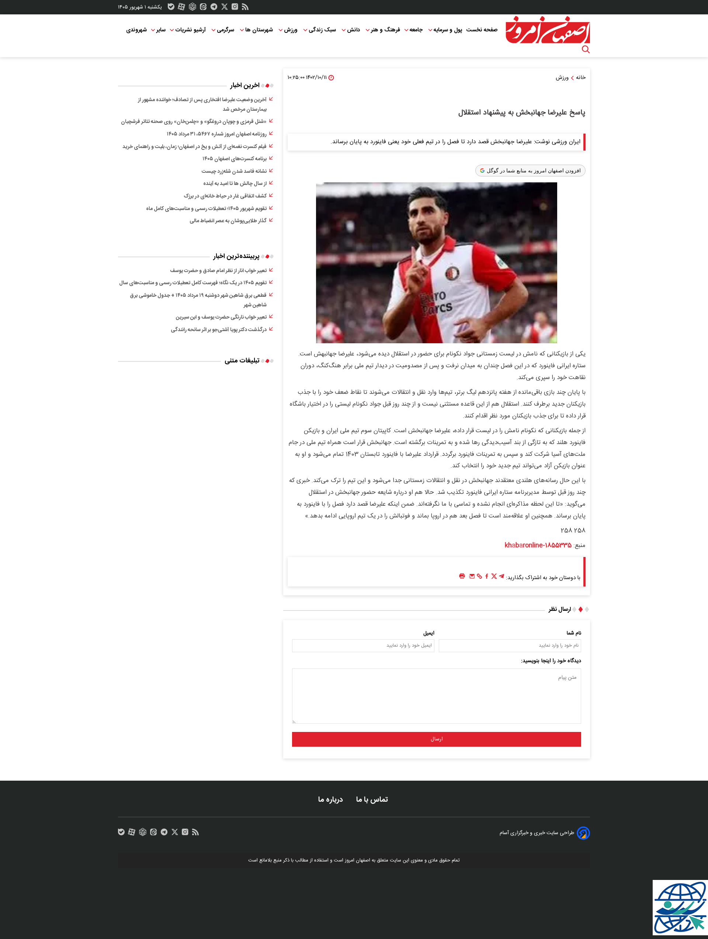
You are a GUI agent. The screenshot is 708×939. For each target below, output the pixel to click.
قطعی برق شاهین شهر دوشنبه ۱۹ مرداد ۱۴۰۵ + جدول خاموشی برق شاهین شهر (198, 300)
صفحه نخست (481, 30)
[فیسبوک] (487, 578)
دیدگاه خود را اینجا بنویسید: (551, 661)
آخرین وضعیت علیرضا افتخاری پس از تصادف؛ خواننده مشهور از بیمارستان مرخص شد (202, 105)
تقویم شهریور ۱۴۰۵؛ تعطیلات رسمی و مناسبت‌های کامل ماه (206, 208)
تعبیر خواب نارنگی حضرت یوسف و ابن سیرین (221, 317)
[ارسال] (472, 578)
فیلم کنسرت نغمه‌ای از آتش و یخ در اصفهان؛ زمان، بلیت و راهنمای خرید (194, 146)
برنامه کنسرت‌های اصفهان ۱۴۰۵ (234, 159)
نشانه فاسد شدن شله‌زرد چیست (234, 171)
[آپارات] (181, 8)
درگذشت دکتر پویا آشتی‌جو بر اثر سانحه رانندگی (219, 330)
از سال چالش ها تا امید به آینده (235, 183)
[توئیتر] (224, 8)
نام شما (574, 633)
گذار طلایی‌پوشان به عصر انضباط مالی (228, 221)
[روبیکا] (192, 8)
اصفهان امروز (357, 860)
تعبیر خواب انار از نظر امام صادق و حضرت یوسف (218, 270)
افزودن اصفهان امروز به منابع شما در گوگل (534, 170)
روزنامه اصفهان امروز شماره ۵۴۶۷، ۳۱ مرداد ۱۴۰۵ (217, 134)
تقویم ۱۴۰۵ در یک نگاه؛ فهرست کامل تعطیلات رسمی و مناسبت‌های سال (193, 283)
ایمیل (428, 633)
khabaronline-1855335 (538, 545)
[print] (462, 576)
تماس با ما (373, 800)
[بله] (171, 8)
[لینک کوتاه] (479, 578)
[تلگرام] (214, 8)
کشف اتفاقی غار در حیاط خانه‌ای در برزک (225, 196)
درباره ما (331, 800)
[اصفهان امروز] (547, 30)
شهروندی (136, 30)
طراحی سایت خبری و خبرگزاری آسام (537, 833)
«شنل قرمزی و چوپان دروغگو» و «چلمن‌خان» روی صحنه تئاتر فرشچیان (194, 121)
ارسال (437, 739)
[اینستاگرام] (235, 8)
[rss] (245, 8)
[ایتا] (203, 8)
